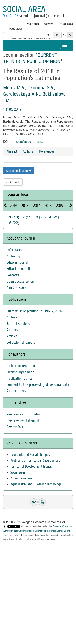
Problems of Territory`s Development (35, 460)
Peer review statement (23, 420)
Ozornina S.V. (40, 88)
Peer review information (24, 414)
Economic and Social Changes (30, 455)
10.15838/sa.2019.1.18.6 (27, 141)
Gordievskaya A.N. (21, 94)
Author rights (16, 391)
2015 (59, 205)
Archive (12, 317)
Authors (28, 151)
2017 (36, 205)
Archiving (13, 256)
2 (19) (28, 216)
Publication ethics (19, 378)
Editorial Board (17, 262)
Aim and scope (17, 287)
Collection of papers (21, 342)
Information (15, 250)
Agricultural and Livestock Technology (36, 484)
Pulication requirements (24, 366)
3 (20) (41, 216)
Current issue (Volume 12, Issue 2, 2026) (34, 311)
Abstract (12, 151)
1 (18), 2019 (12, 109)
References (46, 151)
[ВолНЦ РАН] (34, 502)
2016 (48, 205)
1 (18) (14, 217)
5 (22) (14, 222)
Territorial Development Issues (31, 466)
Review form (15, 427)
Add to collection (17, 170)
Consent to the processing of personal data (38, 384)
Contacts (13, 275)
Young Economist (22, 478)
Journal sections (18, 323)
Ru (64, 35)
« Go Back (13, 182)
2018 (24, 205)
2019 (13, 205)
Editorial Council (18, 269)
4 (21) (54, 216)
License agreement (20, 372)
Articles (12, 336)
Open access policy (20, 281)
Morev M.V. (14, 88)
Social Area (18, 472)
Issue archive (17, 195)
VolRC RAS (10, 15)
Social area (24, 9)
